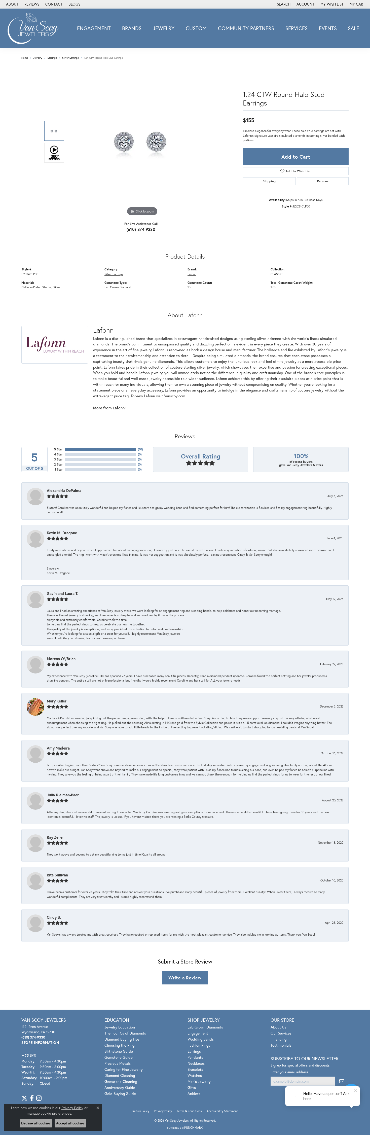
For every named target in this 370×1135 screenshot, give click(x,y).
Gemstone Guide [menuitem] (118, 1057)
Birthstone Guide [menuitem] (118, 1051)
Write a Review (185, 978)
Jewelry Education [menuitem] (119, 1027)
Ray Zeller (55, 837)
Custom (196, 28)
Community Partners (246, 28)
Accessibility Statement (222, 1111)
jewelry (37, 57)
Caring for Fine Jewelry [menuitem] (123, 1069)
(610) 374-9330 (141, 229)
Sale (353, 28)
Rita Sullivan (57, 874)
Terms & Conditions (189, 1111)
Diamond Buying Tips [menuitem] (121, 1039)
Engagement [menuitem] (198, 1033)
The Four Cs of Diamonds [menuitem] (125, 1033)
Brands (131, 28)
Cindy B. (54, 917)
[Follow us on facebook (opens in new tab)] (32, 1098)
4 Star (58, 454)
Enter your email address (289, 1072)
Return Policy (140, 1111)
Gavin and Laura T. (62, 593)
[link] (11, 4)
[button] (283, 4)
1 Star (59, 469)
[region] (142, 141)
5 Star (58, 449)
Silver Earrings (70, 57)
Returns (323, 181)
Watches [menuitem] (195, 1075)
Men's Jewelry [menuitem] (199, 1081)
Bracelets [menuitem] (195, 1069)
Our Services (281, 1033)
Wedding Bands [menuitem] (201, 1039)
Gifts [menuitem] (192, 1087)
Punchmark (193, 1127)
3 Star (58, 459)
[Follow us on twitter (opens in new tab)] (24, 1098)
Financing (278, 1039)
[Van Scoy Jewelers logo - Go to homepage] (34, 28)
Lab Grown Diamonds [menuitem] (205, 1027)
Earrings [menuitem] (194, 1051)
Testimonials (281, 1045)
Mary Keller (56, 700)
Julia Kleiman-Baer (63, 794)
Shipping (269, 181)
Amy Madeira (58, 748)
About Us (278, 1027)
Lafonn (192, 274)
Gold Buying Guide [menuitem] (120, 1093)
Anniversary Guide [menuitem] (119, 1087)
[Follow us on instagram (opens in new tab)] (39, 1098)
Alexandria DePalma (64, 490)
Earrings (52, 57)
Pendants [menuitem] (195, 1057)
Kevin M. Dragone (62, 532)
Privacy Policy (163, 1111)
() (140, 449)
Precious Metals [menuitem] (117, 1063)
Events (328, 28)
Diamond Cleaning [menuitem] (119, 1075)
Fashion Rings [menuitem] (199, 1045)
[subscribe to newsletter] (342, 1081)
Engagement (94, 28)
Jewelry (163, 28)
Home (24, 57)
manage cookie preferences (49, 1113)
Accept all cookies (70, 1123)
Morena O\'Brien (61, 658)
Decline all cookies (36, 1123)
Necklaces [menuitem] (196, 1063)
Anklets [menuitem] (194, 1093)
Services (296, 28)
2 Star (58, 464)
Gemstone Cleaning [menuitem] (120, 1081)
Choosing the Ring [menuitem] (119, 1045)
